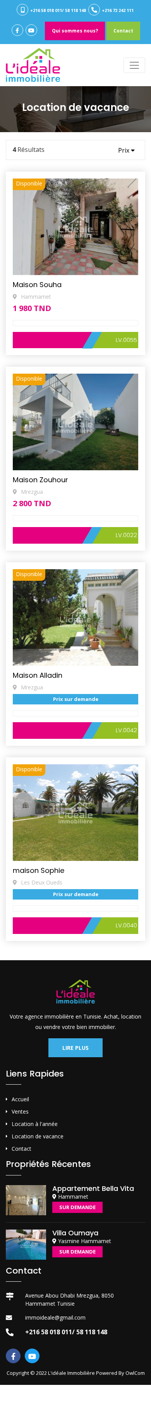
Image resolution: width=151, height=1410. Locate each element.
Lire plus (75, 1047)
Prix (124, 150)
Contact (123, 30)
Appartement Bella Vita (93, 1188)
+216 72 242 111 (117, 10)
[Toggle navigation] (134, 65)
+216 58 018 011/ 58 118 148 (57, 10)
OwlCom (135, 1372)
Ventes (20, 1111)
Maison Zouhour (40, 480)
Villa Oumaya (75, 1233)
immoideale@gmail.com (55, 1317)
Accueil (20, 1099)
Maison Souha (37, 284)
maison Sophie (38, 870)
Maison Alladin (37, 675)
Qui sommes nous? (75, 30)
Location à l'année (35, 1124)
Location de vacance (37, 1136)
